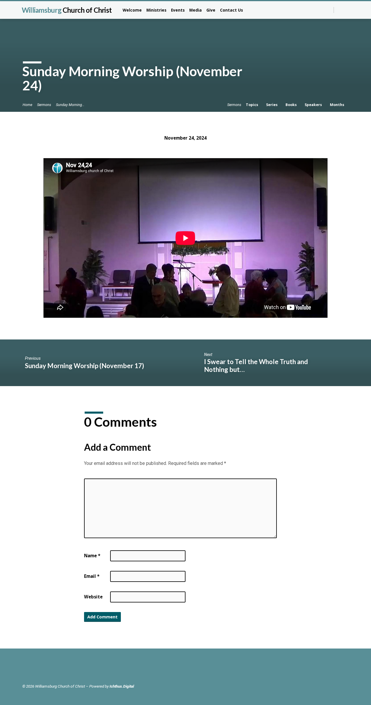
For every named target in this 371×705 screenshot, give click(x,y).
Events (178, 10)
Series (272, 104)
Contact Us (231, 10)
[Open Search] (328, 10)
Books (291, 104)
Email (91, 576)
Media (195, 10)
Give (210, 10)
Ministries (156, 10)
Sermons (44, 105)
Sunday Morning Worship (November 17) (84, 366)
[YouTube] (346, 9)
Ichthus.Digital (122, 686)
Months (337, 104)
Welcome (132, 10)
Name (92, 555)
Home (27, 105)
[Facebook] (339, 9)
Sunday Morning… (70, 105)
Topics (252, 104)
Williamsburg (67, 10)
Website (93, 597)
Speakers (314, 104)
